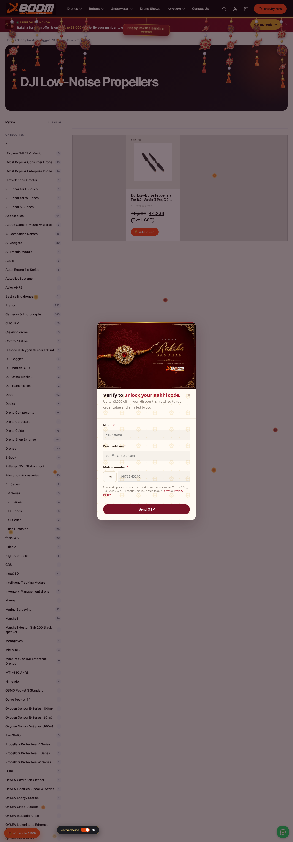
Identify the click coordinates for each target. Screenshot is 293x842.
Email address (114, 446)
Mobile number (115, 467)
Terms (166, 490)
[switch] (78, 830)
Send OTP (146, 509)
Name (109, 425)
